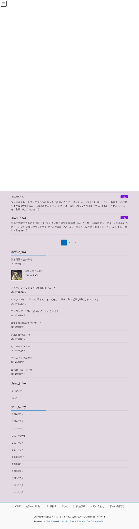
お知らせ (17, 390)
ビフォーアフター (20, 346)
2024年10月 (18, 435)
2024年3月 (18, 450)
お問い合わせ (97, 506)
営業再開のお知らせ (21, 259)
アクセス (66, 506)
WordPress (51, 521)
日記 (124, 197)
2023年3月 (18, 485)
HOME (17, 506)
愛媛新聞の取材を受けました (26, 323)
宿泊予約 (80, 506)
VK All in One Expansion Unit (91, 521)
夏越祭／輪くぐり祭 (21, 370)
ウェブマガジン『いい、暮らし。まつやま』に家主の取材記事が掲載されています (55, 299)
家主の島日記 (117, 506)
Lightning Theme (68, 521)
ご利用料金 (51, 506)
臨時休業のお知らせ (35, 271)
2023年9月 (18, 464)
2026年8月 (18, 414)
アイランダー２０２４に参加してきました (33, 287)
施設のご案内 (33, 506)
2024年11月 (18, 428)
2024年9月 (18, 442)
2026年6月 (18, 421)
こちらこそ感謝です (21, 358)
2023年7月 (18, 471)
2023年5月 (18, 478)
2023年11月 (18, 457)
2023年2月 (18, 492)
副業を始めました (20, 334)
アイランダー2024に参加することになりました (36, 311)
